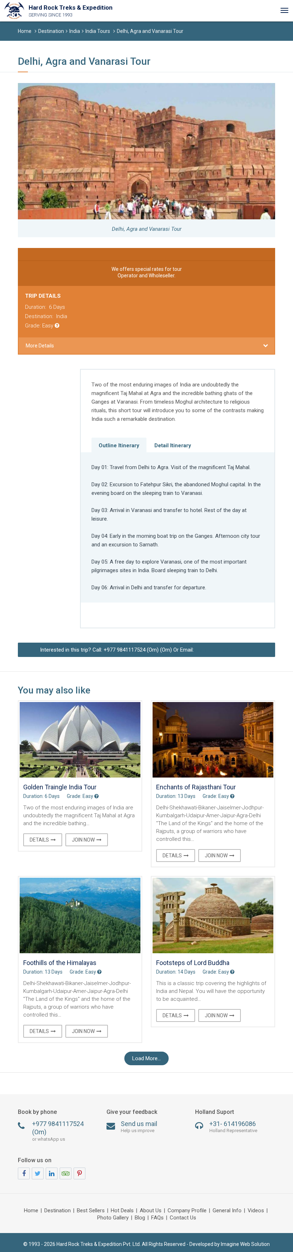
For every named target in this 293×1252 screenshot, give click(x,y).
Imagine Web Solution (245, 1244)
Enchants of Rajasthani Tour (196, 787)
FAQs (157, 1218)
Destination (51, 31)
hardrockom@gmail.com (224, 650)
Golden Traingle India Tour (59, 787)
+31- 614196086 (233, 1126)
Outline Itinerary (119, 445)
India (74, 31)
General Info (227, 1211)
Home (24, 31)
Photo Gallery (113, 1218)
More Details (40, 346)
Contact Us (183, 1218)
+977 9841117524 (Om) (58, 1131)
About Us (151, 1211)
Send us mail (139, 1126)
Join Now (83, 840)
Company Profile (187, 1211)
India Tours (97, 31)
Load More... (146, 1058)
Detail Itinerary (172, 445)
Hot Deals (122, 1211)
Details (39, 840)
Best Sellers (91, 1211)
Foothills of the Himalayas (59, 962)
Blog (140, 1218)
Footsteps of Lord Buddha (192, 962)
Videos (256, 1211)
